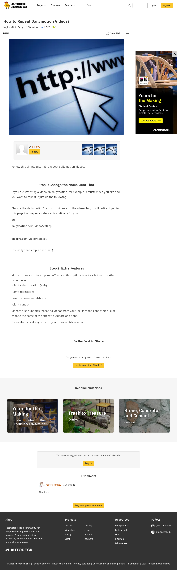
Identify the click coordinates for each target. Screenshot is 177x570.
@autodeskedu (163, 532)
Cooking (88, 525)
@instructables (163, 525)
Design (21, 27)
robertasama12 (53, 484)
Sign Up (167, 5)
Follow (34, 151)
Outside (88, 534)
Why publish (121, 525)
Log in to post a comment (88, 505)
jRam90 (10, 27)
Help (117, 534)
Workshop (70, 530)
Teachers (70, 5)
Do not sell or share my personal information (116, 563)
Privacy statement (61, 563)
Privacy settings (81, 563)
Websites (33, 27)
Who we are (121, 543)
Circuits (69, 525)
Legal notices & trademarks (156, 563)
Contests (55, 5)
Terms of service (41, 563)
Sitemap (119, 539)
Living (87, 530)
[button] (127, 33)
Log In (153, 5)
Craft (67, 539)
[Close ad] (174, 54)
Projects (41, 5)
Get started (121, 530)
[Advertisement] (156, 92)
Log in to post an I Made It (88, 365)
